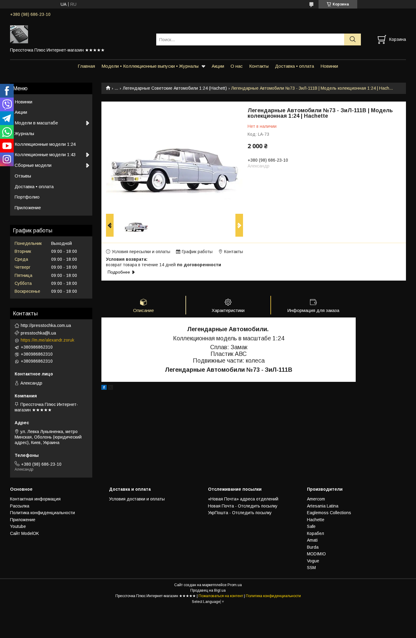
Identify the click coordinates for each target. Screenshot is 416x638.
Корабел (315, 533)
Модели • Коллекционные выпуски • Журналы (150, 66)
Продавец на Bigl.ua (208, 590)
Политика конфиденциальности (42, 512)
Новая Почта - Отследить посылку (242, 506)
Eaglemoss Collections (329, 512)
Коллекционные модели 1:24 (45, 144)
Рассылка (19, 506)
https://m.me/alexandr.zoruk (47, 340)
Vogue (313, 560)
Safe (311, 526)
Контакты (259, 66)
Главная (86, 66)
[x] (110, 388)
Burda (313, 547)
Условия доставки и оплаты (137, 498)
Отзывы (23, 175)
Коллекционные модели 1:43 (45, 154)
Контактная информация (35, 498)
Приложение (28, 207)
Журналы (24, 133)
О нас (237, 66)
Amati (312, 540)
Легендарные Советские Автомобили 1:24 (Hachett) (175, 88)
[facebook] (104, 388)
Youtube (18, 526)
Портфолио (27, 196)
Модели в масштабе (36, 122)
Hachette (315, 519)
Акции (218, 66)
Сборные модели (33, 165)
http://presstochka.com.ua (46, 325)
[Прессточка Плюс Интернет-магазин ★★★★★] (79, 34)
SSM (311, 567)
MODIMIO (316, 553)
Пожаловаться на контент (221, 596)
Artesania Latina (322, 506)
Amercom (316, 498)
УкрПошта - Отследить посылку (240, 512)
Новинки (329, 66)
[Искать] (352, 39)
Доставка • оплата (294, 66)
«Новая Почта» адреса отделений (243, 498)
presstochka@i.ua (38, 333)
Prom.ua (234, 585)
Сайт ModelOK (24, 533)
